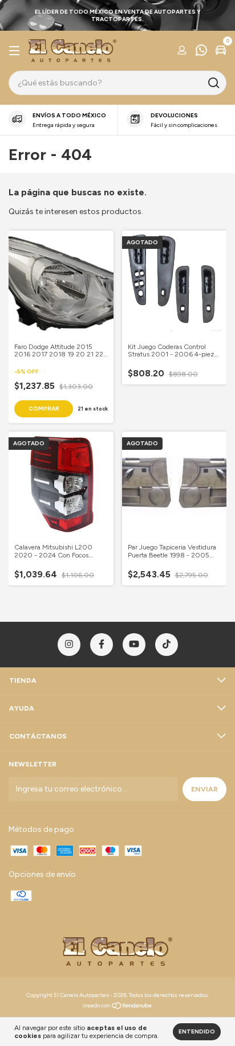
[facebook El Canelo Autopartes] (101, 644)
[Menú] (16, 51)
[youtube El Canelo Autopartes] (134, 644)
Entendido (197, 1031)
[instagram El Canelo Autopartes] (69, 644)
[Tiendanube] (117, 1007)
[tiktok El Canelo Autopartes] (166, 644)
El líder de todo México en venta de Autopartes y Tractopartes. (118, 15)
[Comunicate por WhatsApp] (201, 51)
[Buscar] (213, 83)
